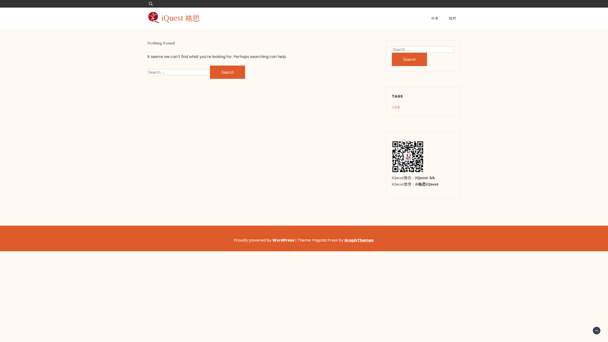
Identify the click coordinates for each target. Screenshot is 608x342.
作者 (434, 18)
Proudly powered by (264, 240)
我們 (452, 18)
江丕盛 (396, 107)
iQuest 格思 (181, 18)
